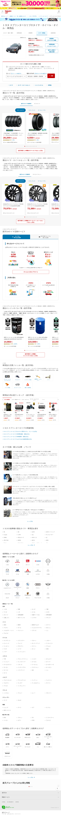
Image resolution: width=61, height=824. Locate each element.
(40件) (20, 420)
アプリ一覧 (4, 813)
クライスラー (21, 640)
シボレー (48, 640)
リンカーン (6, 646)
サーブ (5, 700)
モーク (5, 673)
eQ (32, 534)
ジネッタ (20, 664)
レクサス (34, 617)
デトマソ (48, 683)
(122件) (43, 420)
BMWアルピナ (35, 625)
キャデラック (7, 640)
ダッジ (33, 649)
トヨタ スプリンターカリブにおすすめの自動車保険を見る (17, 439)
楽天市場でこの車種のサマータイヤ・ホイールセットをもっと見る (30, 221)
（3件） (13, 140)
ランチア (20, 683)
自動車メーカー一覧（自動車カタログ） (18, 16)
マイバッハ (20, 630)
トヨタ (5, 609)
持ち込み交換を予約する (31, 272)
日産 (19, 609)
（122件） (15, 344)
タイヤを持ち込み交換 (17, 237)
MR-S (33, 540)
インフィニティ (22, 651)
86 (4, 532)
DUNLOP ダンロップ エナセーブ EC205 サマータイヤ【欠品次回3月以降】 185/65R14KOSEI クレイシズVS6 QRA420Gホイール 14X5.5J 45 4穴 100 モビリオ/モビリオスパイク (37, 205)
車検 (30, 33)
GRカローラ (21, 537)
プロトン (20, 717)
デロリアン (20, 646)
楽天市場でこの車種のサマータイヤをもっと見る (30, 150)
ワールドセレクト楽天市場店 (35, 142)
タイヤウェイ (56, 142)
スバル (33, 612)
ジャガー (34, 659)
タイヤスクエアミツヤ (9, 213)
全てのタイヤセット (37, 174)
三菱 (47, 609)
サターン (34, 640)
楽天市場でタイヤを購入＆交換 (46, 237)
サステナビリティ (18, 813)
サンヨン (48, 707)
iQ (46, 537)
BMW (19, 625)
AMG (5, 625)
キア (33, 707)
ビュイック (6, 643)
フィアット (34, 680)
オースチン (49, 667)
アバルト (6, 685)
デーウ (19, 707)
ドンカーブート (50, 717)
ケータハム (34, 664)
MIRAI (19, 540)
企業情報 (3, 801)
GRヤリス (34, 537)
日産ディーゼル (36, 614)
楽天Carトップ (4, 16)
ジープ (19, 649)
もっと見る (30, 521)
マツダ (5, 612)
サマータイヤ (20, 110)
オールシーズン (42, 110)
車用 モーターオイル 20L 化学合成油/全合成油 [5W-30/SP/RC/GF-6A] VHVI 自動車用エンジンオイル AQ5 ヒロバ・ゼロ (14, 338)
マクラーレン (35, 667)
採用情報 (17, 801)
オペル (19, 627)
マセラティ (6, 683)
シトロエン (6, 693)
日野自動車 (49, 614)
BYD (5, 717)
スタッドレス (32, 110)
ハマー (5, 651)
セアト (19, 720)
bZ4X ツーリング (50, 532)
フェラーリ (49, 680)
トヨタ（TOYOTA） (33, 16)
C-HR (19, 534)
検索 (52, 75)
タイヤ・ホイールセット (24, 85)
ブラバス (34, 630)
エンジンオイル (39, 85)
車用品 (49, 85)
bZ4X (33, 532)
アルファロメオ (7, 680)
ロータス (34, 661)
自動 (53, 33)
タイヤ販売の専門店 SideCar (11, 142)
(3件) (9, 420)
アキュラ (48, 617)
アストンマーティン (23, 659)
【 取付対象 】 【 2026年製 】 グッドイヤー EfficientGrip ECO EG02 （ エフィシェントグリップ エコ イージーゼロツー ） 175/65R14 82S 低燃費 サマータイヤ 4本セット (13, 134)
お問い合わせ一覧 (10, 813)
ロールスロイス (7, 664)
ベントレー (6, 661)
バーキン (6, 720)
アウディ (6, 627)
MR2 (47, 540)
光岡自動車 (20, 614)
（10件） (38, 344)
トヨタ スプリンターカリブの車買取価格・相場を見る (16, 434)
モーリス (6, 670)
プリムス (48, 646)
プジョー (20, 693)
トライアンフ (21, 670)
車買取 (19, 33)
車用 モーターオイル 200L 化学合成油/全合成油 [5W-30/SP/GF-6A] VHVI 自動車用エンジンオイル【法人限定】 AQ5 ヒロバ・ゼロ (38, 338)
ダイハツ (6, 614)
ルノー (33, 693)
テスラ (5, 649)
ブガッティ (49, 693)
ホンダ (33, 609)
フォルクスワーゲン (37, 627)
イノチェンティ (22, 685)
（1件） (38, 140)
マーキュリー (49, 643)
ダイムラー (49, 659)
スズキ (47, 612)
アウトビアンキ (22, 680)
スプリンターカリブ (43, 16)
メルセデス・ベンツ (9, 630)
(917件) (54, 420)
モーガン (6, 667)
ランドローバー (22, 661)
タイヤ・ (41, 33)
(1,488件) (32, 420)
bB (18, 532)
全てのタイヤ (37, 103)
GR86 (5, 537)
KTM (33, 720)
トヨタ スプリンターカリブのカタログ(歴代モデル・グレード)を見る (20, 431)
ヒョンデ (6, 707)
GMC (47, 649)
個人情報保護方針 (10, 801)
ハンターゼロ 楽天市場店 (10, 346)
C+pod (5, 534)
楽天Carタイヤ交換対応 (26, 103)
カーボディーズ (50, 664)
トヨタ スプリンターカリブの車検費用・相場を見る (15, 436)
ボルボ (19, 700)
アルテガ (6, 633)
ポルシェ (48, 627)
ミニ (47, 630)
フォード (20, 643)
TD (32, 717)
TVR (5, 659)
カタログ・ (8, 33)
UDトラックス (21, 617)
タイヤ (11, 85)
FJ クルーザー (49, 534)
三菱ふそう (6, 617)
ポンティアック (36, 643)
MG (33, 670)
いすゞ (19, 612)
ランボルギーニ (36, 683)
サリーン (34, 646)
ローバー (48, 661)
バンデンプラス (22, 667)
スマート (48, 625)
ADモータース (7, 710)
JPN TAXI (6, 540)
